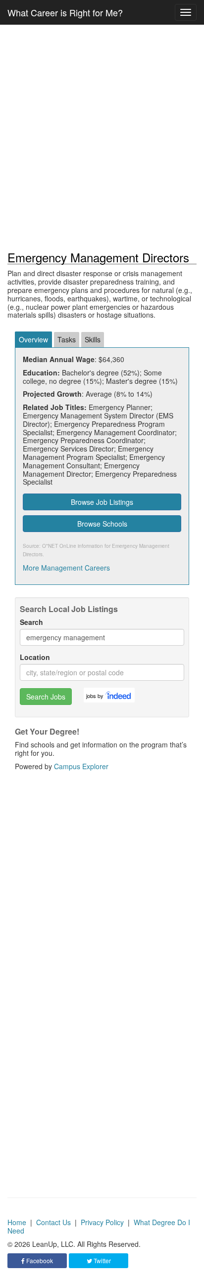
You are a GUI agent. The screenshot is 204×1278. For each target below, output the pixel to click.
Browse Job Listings (102, 502)
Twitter (101, 1260)
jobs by (94, 696)
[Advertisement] (102, 138)
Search (31, 622)
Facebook (39, 1260)
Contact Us (53, 1222)
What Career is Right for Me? (65, 12)
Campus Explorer (81, 766)
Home (16, 1222)
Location (35, 657)
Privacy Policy (102, 1222)
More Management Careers (66, 568)
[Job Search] (118, 695)
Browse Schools (102, 524)
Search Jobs (45, 696)
